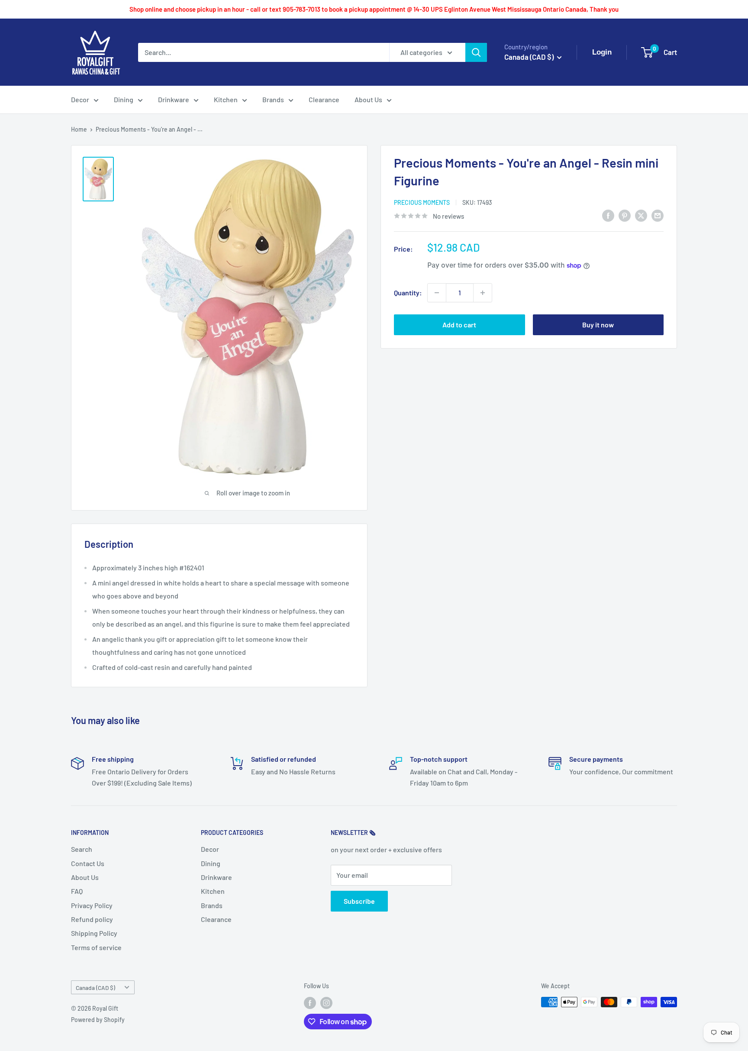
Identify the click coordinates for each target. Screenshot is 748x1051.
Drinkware (173, 99)
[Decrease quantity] (437, 293)
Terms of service (96, 947)
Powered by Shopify (98, 1019)
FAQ (77, 891)
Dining (123, 99)
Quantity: (408, 292)
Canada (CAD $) (95, 987)
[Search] (476, 52)
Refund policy (92, 919)
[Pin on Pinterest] (625, 215)
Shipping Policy (94, 933)
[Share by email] (657, 215)
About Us (368, 99)
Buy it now (598, 324)
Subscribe (359, 901)
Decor (80, 99)
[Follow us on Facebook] (310, 1003)
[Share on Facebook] (608, 215)
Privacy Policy (92, 905)
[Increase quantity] (483, 293)
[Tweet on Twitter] (641, 215)
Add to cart (459, 324)
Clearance (324, 99)
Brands (273, 99)
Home (79, 129)
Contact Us (87, 863)
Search (81, 849)
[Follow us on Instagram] (326, 1003)
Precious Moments (422, 202)
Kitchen (226, 99)
